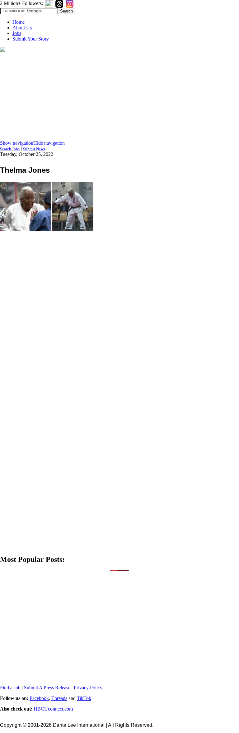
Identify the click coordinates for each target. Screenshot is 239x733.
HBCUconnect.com (53, 708)
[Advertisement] (119, 96)
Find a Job (10, 687)
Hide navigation (49, 143)
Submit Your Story (30, 38)
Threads (59, 698)
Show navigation (16, 143)
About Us (22, 27)
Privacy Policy (88, 687)
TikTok (84, 698)
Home (18, 22)
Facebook (39, 698)
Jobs (16, 33)
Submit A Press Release (47, 687)
